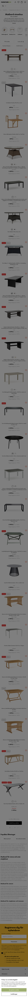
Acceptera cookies (14, 990)
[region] (14, 987)
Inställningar (14, 994)
